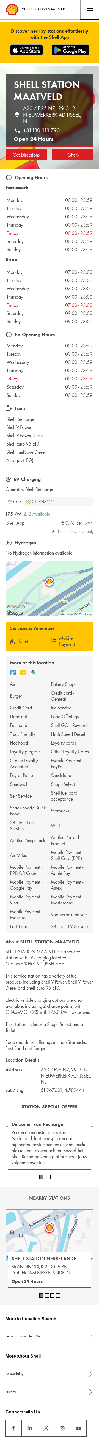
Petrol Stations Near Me (23, 1336)
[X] (46, 1428)
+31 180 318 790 (41, 130)
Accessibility (14, 1373)
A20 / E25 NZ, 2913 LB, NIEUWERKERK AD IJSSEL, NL (53, 115)
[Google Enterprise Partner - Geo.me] (16, 606)
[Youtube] (78, 1428)
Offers (73, 155)
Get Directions (26, 155)
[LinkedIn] (29, 1428)
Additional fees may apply (73, 531)
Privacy (11, 1392)
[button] (15, 501)
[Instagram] (62, 1428)
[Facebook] (13, 1428)
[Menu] (89, 9)
